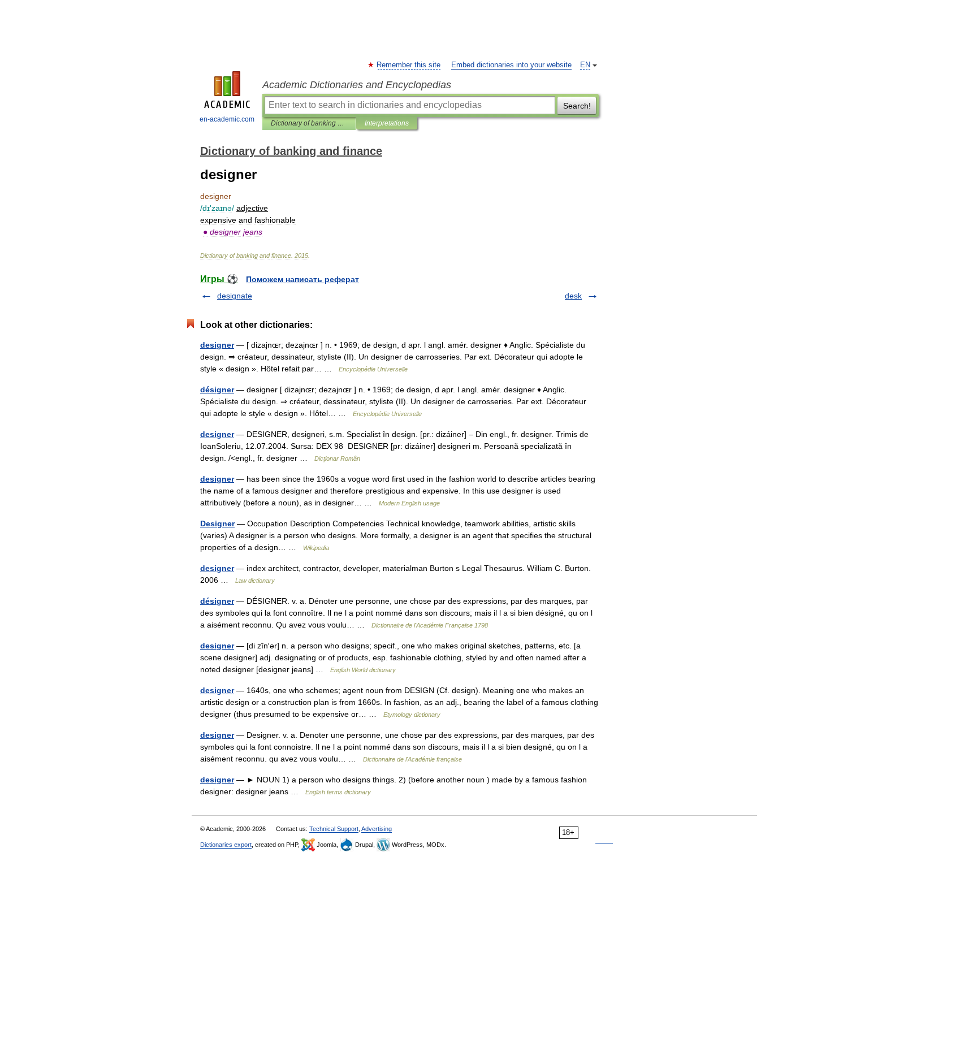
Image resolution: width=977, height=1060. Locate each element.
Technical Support (333, 828)
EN (585, 65)
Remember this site (409, 65)
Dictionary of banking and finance (309, 123)
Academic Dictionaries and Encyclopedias (356, 84)
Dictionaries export (226, 844)
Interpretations (387, 123)
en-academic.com (227, 119)
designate (234, 295)
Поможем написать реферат (302, 279)
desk (573, 295)
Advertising (376, 828)
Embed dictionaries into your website (511, 65)
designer (217, 344)
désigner (217, 389)
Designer (217, 523)
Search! (577, 105)
